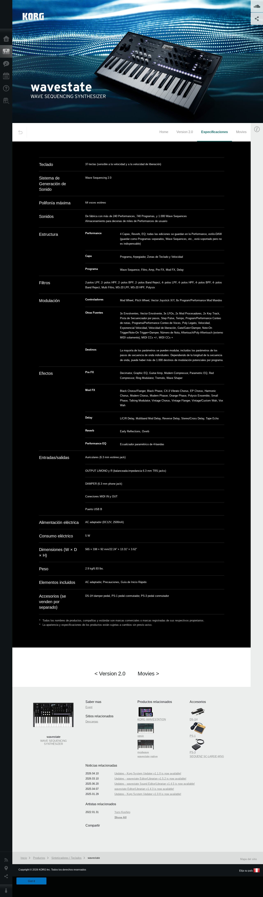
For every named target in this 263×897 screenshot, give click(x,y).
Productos (7, 51)
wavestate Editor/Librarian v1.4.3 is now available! (144, 788)
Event (88, 707)
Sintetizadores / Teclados (66, 857)
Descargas (91, 721)
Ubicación (7, 868)
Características (7, 64)
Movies (241, 132)
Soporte (7, 88)
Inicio (7, 39)
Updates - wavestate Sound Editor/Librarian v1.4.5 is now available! (154, 783)
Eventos (7, 76)
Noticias (7, 860)
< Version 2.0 (110, 673)
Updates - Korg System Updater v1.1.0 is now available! (147, 773)
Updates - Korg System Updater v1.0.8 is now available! (147, 794)
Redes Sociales (7, 876)
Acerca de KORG (7, 891)
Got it (31, 881)
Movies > (148, 673)
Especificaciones (214, 132)
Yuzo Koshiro (122, 812)
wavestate (94, 857)
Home (163, 132)
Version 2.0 (184, 132)
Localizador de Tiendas (7, 102)
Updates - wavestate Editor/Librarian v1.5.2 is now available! (150, 778)
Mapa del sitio (248, 859)
